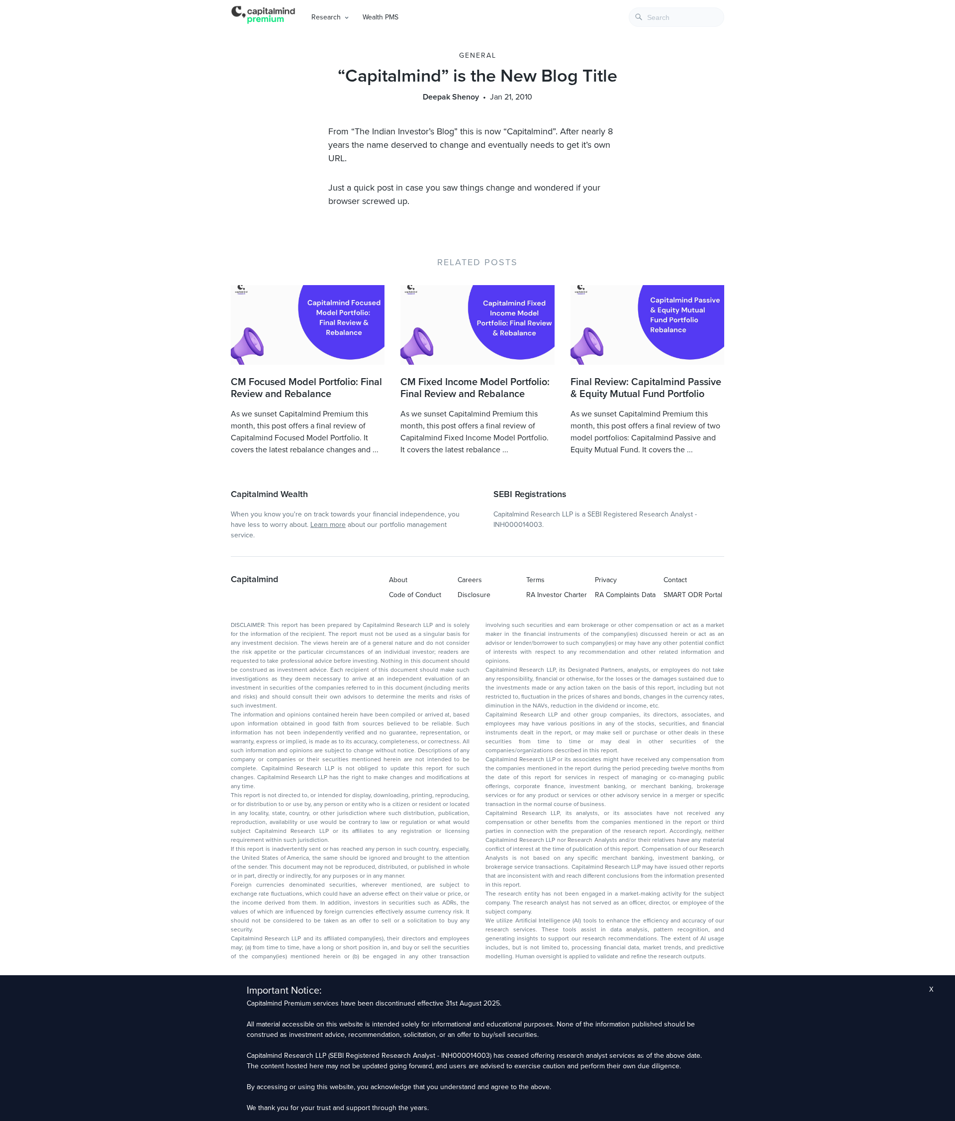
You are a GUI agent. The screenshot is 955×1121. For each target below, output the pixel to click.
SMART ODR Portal (693, 595)
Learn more (328, 524)
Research (326, 17)
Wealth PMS (380, 17)
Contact (675, 580)
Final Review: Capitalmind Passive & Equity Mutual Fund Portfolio (646, 388)
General (477, 55)
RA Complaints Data (625, 595)
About (398, 580)
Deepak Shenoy (451, 97)
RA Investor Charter (556, 595)
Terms (535, 580)
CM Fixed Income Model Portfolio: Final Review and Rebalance (475, 388)
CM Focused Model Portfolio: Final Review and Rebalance (306, 388)
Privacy (606, 580)
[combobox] (676, 17)
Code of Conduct (415, 595)
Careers (470, 580)
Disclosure (474, 595)
